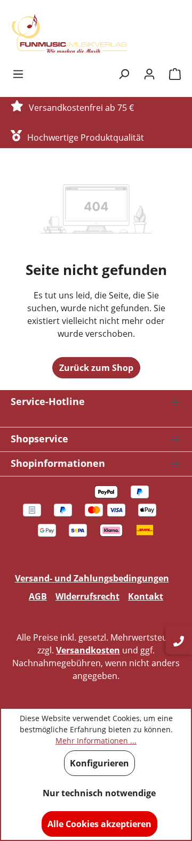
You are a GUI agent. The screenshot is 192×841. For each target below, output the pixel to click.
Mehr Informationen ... (96, 740)
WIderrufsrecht (87, 596)
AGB (38, 596)
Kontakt (145, 596)
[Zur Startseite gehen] (69, 33)
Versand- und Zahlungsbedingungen (92, 578)
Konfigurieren (99, 763)
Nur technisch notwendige (99, 793)
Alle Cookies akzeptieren (99, 824)
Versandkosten (88, 650)
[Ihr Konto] (149, 73)
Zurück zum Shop (96, 368)
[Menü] (18, 73)
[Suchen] (124, 73)
